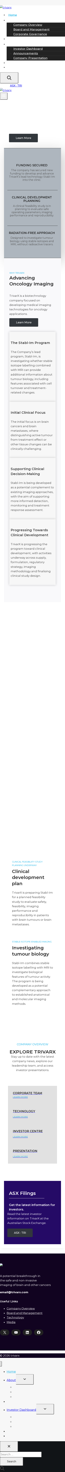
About (11, 1380)
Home (12, 14)
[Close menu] (1, 1364)
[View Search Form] (9, 77)
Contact (13, 67)
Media (12, 62)
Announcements (25, 53)
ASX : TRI (16, 85)
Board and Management (31, 29)
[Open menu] (4, 96)
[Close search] (9, 1446)
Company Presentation (30, 58)
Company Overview (27, 24)
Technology (16, 38)
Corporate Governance (30, 34)
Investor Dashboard (28, 48)
